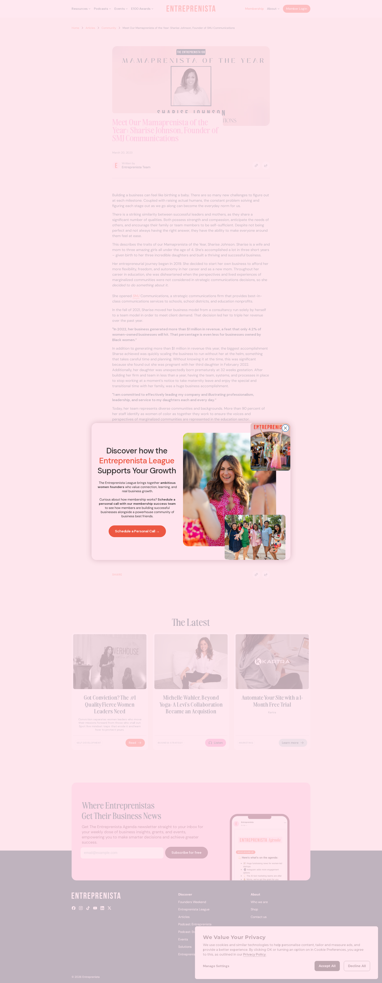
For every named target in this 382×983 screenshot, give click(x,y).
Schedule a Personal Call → (137, 531)
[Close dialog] (285, 428)
